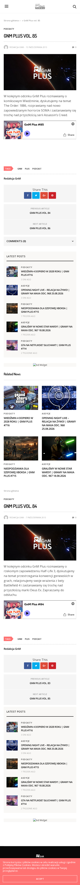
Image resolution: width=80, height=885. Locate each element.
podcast (36, 168)
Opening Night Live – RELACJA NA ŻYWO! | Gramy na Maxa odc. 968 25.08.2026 (45, 291)
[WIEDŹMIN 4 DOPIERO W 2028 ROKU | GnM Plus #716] (12, 271)
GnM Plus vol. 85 (40, 698)
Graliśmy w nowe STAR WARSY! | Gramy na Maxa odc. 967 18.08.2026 (46, 328)
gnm (19, 168)
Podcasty (9, 29)
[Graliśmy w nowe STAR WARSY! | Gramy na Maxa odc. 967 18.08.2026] (12, 327)
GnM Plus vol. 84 (40, 212)
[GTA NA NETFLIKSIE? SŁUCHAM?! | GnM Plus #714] (12, 345)
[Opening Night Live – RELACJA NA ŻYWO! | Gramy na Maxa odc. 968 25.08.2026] (12, 290)
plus (27, 168)
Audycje (25, 286)
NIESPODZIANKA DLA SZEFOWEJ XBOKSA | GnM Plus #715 (19, 472)
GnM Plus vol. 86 (40, 228)
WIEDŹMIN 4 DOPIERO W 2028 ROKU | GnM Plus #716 (18, 421)
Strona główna (11, 20)
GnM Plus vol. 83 (40, 683)
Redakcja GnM (16, 47)
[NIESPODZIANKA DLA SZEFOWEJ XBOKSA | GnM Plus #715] (12, 308)
